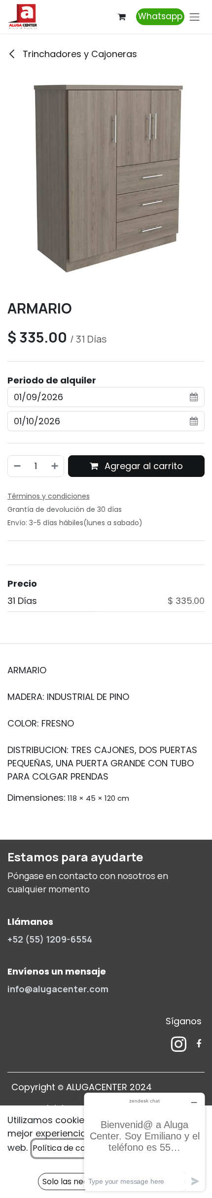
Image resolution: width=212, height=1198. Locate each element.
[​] (178, 1044)
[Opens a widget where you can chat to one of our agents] (144, 1142)
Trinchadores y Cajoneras (78, 54)
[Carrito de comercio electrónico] (121, 16)
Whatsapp (160, 16)
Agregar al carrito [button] (142, 466)
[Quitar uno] (17, 466)
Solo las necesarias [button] (78, 1181)
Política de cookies (69, 1148)
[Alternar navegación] (194, 16)
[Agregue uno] (55, 466)
